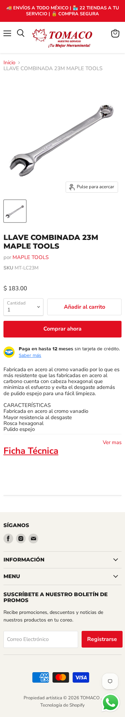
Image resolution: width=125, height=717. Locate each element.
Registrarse (102, 639)
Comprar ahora (62, 329)
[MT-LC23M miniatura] (15, 211)
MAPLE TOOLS (30, 257)
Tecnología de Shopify (62, 705)
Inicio (9, 63)
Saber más (30, 355)
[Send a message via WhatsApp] (111, 703)
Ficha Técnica (30, 451)
